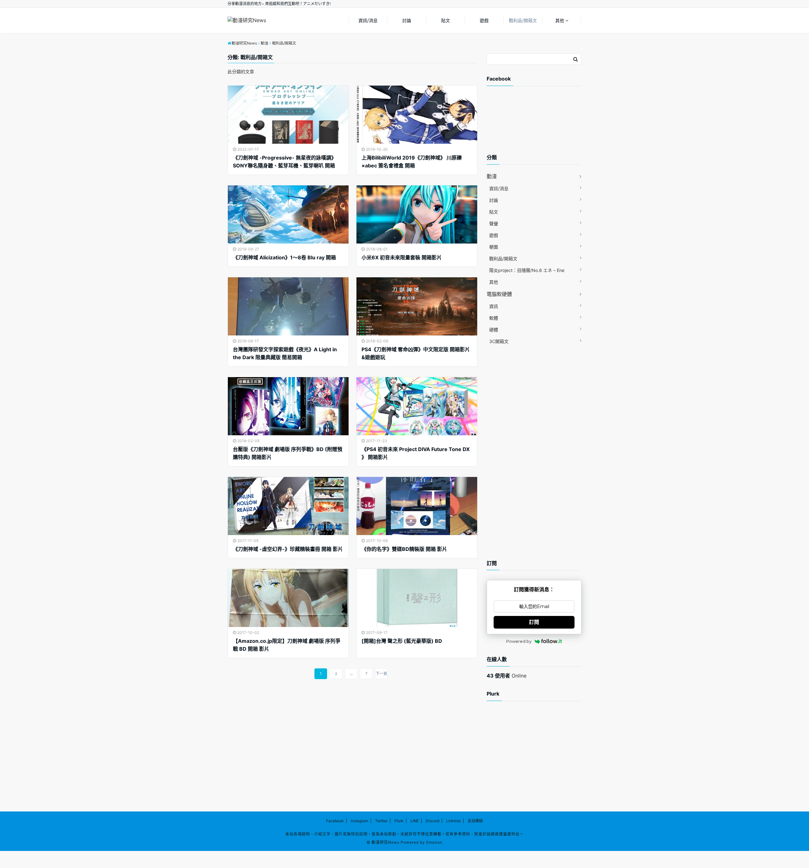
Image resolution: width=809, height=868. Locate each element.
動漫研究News (385, 842)
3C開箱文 (498, 341)
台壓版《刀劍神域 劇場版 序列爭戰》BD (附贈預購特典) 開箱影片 (287, 453)
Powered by (519, 641)
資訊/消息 (368, 20)
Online (506, 675)
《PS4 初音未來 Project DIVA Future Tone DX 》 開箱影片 (416, 453)
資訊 (493, 306)
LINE (415, 820)
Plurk (399, 820)
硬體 (493, 329)
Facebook (335, 820)
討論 (406, 20)
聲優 (493, 223)
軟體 (493, 318)
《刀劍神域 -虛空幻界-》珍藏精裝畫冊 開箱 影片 (288, 549)
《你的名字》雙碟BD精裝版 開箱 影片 (404, 549)
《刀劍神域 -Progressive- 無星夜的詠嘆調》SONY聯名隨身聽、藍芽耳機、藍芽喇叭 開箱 (284, 161)
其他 (559, 20)
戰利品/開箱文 (523, 20)
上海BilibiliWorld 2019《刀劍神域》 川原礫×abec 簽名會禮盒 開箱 (412, 161)
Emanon (434, 842)
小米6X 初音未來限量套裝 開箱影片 (402, 257)
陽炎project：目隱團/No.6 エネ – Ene (526, 270)
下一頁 (381, 673)
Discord (432, 820)
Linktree (453, 820)
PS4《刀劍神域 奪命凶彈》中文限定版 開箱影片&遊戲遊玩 (416, 353)
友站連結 (475, 820)
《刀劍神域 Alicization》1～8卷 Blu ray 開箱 (284, 257)
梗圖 (493, 247)
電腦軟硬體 (499, 294)
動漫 (492, 176)
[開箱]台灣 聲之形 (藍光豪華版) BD (402, 641)
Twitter (381, 820)
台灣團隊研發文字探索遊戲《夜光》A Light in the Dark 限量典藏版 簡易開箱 (285, 353)
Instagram (359, 820)
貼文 (445, 20)
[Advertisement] (537, 125)
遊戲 (484, 20)
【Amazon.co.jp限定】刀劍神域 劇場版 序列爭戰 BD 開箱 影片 (286, 645)
